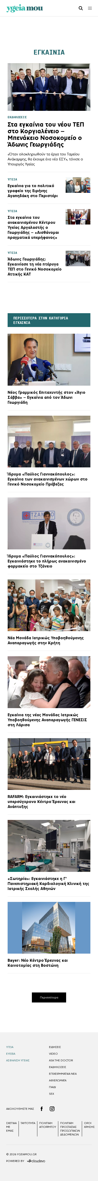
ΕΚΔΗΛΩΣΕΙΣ (57, 1067)
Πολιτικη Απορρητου (47, 1125)
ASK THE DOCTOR (61, 1060)
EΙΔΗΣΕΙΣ (55, 1047)
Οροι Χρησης (89, 1125)
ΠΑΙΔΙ (52, 1087)
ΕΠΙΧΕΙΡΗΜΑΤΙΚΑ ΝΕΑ (63, 1074)
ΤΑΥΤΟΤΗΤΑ (28, 1123)
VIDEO (53, 1054)
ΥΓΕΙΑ (9, 1047)
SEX (51, 1094)
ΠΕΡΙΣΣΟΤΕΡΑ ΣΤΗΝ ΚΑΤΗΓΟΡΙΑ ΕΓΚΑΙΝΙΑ (40, 320)
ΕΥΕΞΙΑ (10, 1054)
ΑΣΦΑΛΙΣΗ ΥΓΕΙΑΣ (17, 1060)
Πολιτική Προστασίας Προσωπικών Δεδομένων (70, 1128)
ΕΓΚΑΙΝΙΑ (49, 52)
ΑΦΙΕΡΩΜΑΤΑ (57, 1080)
